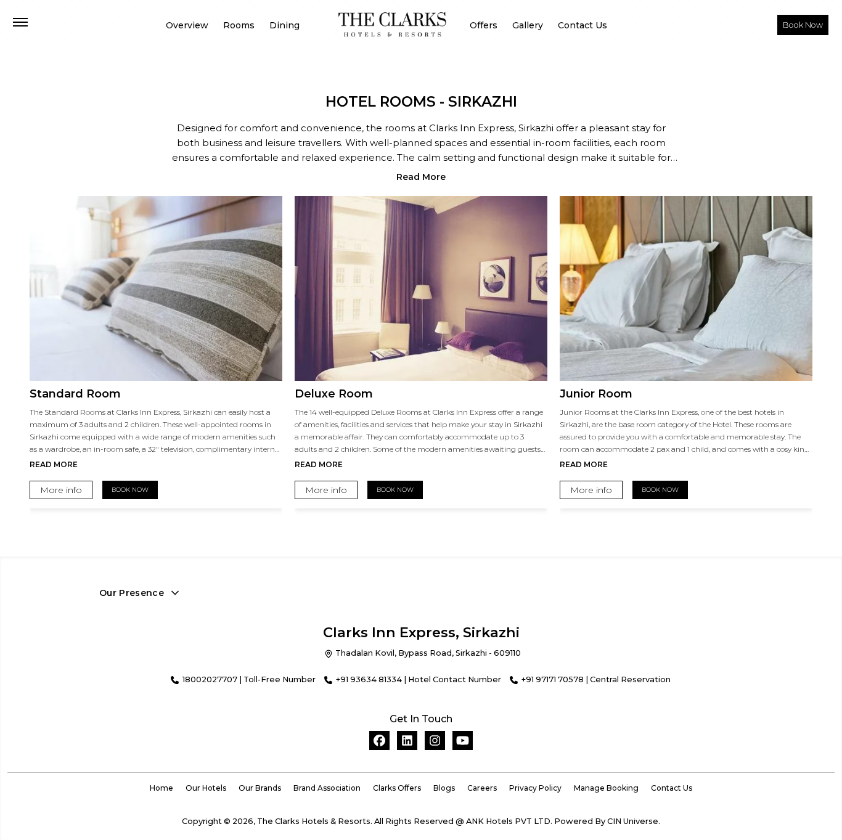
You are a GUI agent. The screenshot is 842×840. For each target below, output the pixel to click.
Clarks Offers (397, 788)
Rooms (242, 24)
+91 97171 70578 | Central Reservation (596, 679)
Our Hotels (206, 788)
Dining (286, 24)
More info (61, 489)
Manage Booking (606, 788)
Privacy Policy (535, 788)
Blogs (444, 788)
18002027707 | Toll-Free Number (249, 679)
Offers (482, 24)
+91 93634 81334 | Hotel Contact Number (418, 679)
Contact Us (576, 24)
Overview (193, 24)
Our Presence (131, 592)
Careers (482, 788)
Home (161, 788)
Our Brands (260, 788)
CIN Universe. (633, 821)
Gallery (524, 24)
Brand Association (327, 788)
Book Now (803, 25)
